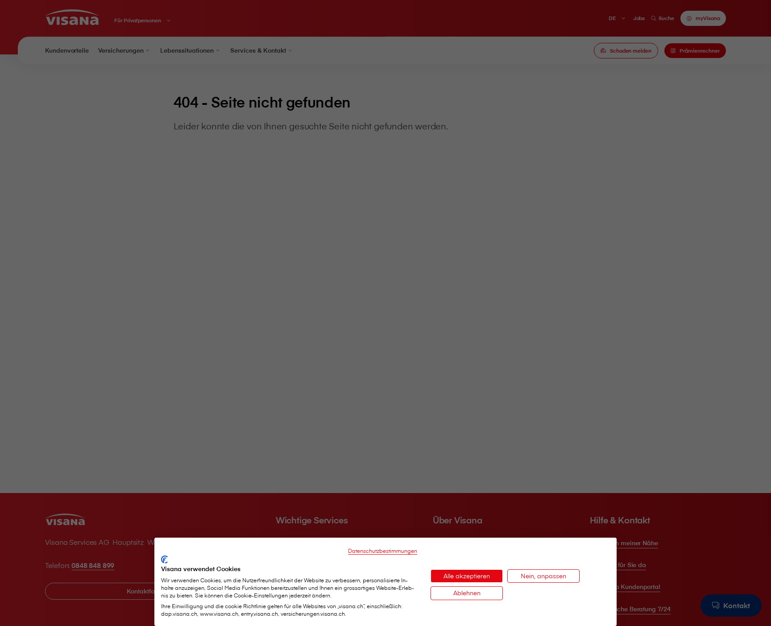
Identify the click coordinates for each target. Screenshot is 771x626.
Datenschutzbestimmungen (382, 550)
